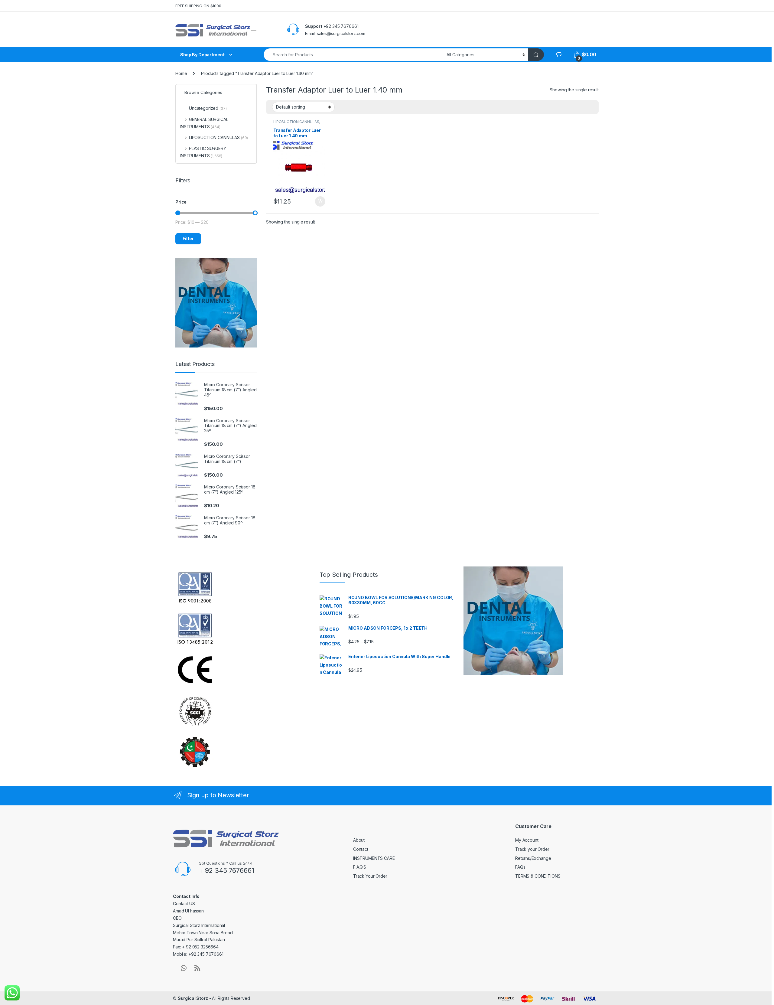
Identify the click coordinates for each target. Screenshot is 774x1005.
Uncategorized (208, 108)
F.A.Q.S (359, 867)
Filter (188, 238)
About (359, 840)
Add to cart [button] (320, 201)
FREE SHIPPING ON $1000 (198, 5)
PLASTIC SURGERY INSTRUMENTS (203, 152)
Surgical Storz (193, 998)
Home (181, 73)
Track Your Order (370, 876)
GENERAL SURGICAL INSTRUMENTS (204, 123)
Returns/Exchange (533, 858)
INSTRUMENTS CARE (374, 858)
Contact (360, 849)
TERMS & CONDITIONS (537, 876)
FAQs (520, 867)
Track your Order (532, 849)
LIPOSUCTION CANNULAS (296, 121)
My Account (526, 840)
